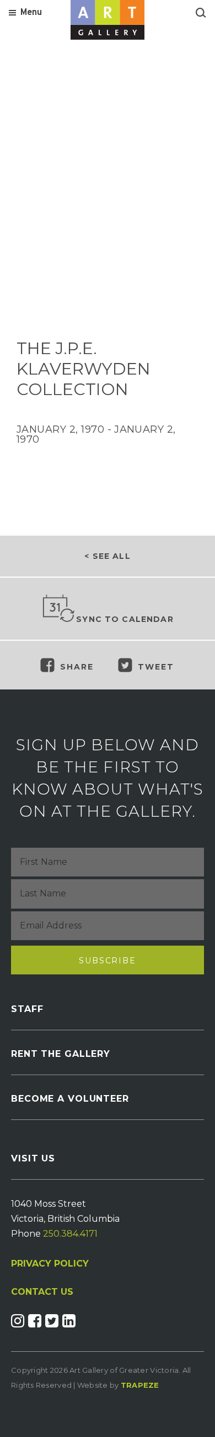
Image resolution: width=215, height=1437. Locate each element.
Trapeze (140, 1385)
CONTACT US (42, 1292)
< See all (107, 556)
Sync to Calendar (125, 619)
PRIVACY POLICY (50, 1263)
